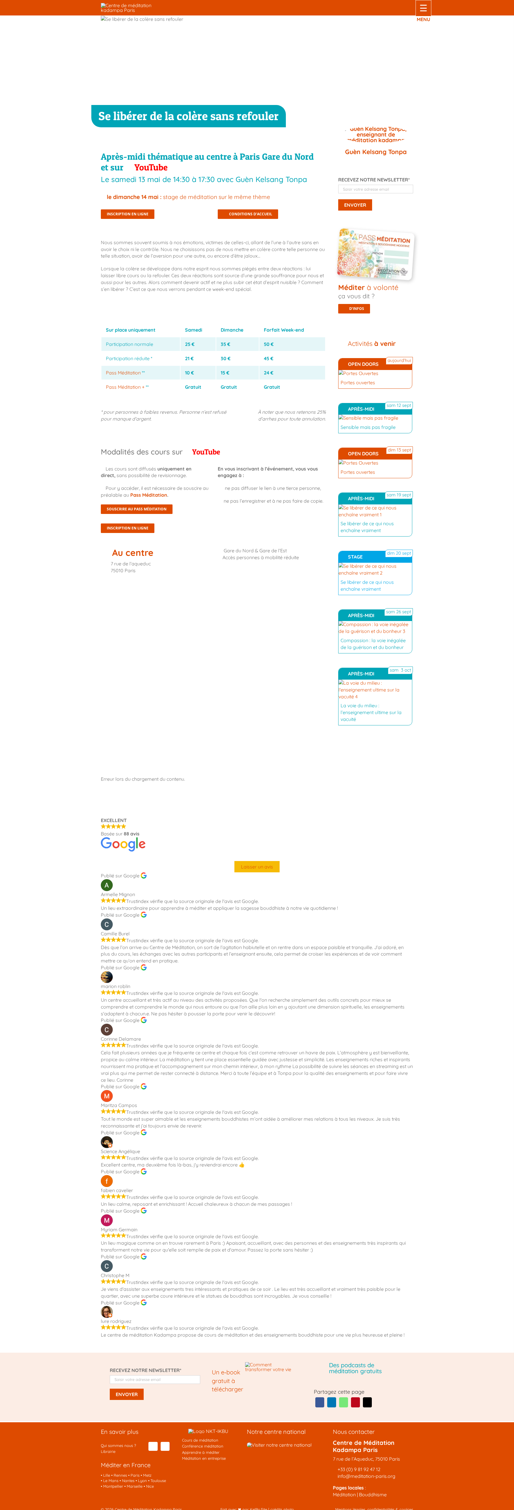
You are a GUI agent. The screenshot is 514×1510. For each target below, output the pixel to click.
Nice (150, 1486)
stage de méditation (188, 196)
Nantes (128, 1480)
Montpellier (113, 1486)
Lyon (142, 1480)
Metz (147, 1475)
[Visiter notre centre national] (279, 1445)
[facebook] (152, 1446)
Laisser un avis (257, 867)
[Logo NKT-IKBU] (208, 1431)
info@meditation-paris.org (365, 1476)
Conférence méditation (202, 1446)
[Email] (367, 1402)
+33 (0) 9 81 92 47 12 (359, 1469)
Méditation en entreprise (204, 1458)
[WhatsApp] (344, 1402)
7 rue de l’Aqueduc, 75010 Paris (366, 1459)
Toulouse (158, 1480)
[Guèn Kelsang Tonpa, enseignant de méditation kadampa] (375, 135)
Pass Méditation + (125, 387)
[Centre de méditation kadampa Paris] (135, 5)
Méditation (344, 1495)
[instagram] (165, 1446)
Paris (135, 1475)
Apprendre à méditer (201, 1452)
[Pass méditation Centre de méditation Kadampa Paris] (377, 233)
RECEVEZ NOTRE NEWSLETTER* (374, 180)
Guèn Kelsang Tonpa (376, 152)
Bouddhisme (373, 1495)
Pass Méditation (123, 373)
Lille (106, 1475)
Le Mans (110, 1480)
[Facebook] (320, 1402)
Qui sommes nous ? (118, 1445)
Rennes (120, 1475)
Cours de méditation (200, 1440)
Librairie (108, 1451)
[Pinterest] (355, 1402)
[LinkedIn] (332, 1402)
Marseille (134, 1486)
